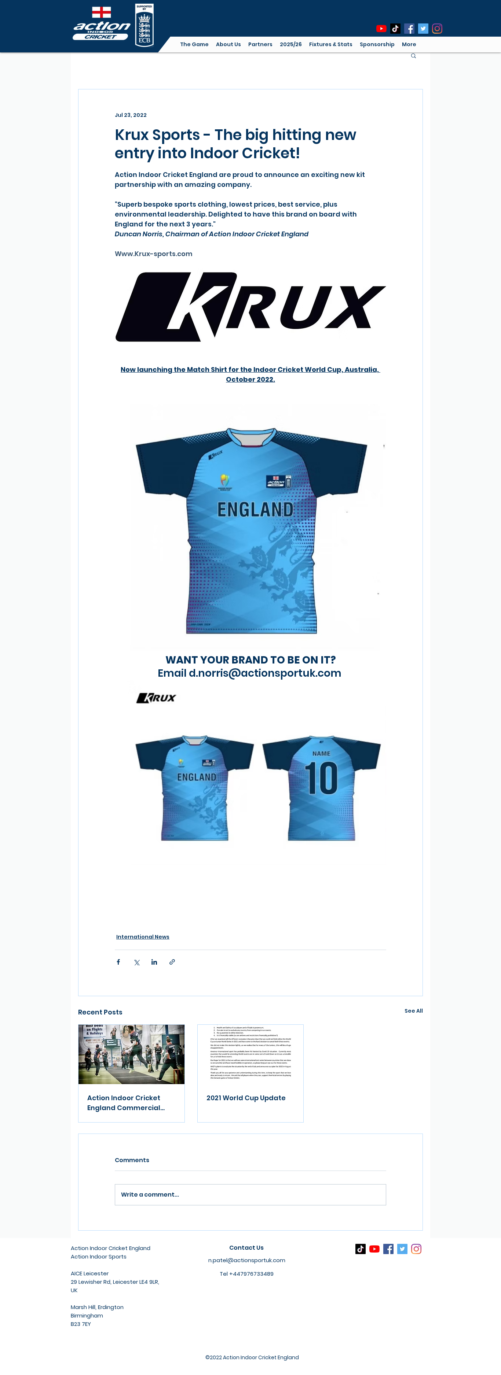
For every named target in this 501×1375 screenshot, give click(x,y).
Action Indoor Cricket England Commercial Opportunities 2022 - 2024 (123, 1103)
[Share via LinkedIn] (154, 961)
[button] (228, 44)
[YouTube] (381, 28)
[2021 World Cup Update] (251, 1054)
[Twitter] (423, 28)
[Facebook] (409, 28)
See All (414, 1010)
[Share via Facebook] (118, 961)
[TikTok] (395, 28)
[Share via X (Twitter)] (136, 961)
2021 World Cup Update (246, 1097)
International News (142, 936)
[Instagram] (437, 28)
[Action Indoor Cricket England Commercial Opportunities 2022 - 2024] (131, 1054)
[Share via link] (172, 961)
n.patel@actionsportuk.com (246, 1260)
